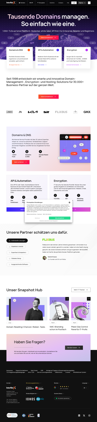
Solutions (52, 2)
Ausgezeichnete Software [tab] (19, 264)
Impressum (9, 370)
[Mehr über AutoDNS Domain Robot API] (40, 151)
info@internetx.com (15, 402)
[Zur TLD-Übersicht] (13, 151)
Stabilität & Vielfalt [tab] (17, 246)
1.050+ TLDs (14, 156)
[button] (12, 415)
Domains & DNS (28, 156)
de (84, 388)
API (32, 2)
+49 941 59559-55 (12, 401)
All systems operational (63, 398)
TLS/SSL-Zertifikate (57, 199)
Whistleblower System (79, 372)
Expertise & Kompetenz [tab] (18, 252)
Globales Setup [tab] (16, 258)
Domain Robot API (43, 156)
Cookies (67, 372)
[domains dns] (74, 149)
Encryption (42, 2)
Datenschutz (58, 372)
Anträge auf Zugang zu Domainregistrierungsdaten (60, 370)
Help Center (34, 370)
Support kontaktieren (22, 370)
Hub (68, 2)
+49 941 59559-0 (12, 399)
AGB (42, 370)
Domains (22, 2)
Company (60, 2)
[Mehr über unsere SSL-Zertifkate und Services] (55, 195)
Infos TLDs (31, 372)
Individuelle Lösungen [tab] (18, 240)
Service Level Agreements (44, 372)
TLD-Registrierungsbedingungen (15, 372)
